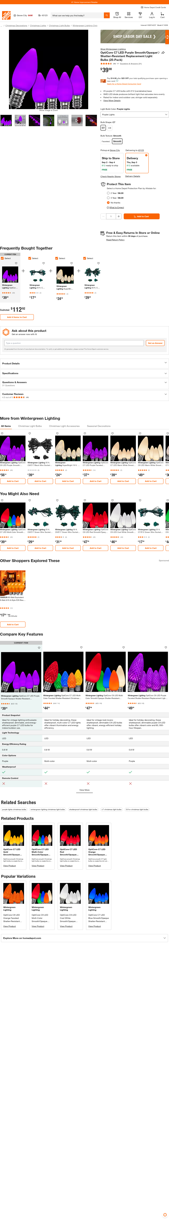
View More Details (112, 100)
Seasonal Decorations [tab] (99, 426)
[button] (84, 363)
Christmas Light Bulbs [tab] (30, 426)
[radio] (108, 193)
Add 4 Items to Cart (17, 317)
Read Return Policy (115, 239)
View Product (9, 865)
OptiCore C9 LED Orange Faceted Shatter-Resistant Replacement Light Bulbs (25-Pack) (12, 921)
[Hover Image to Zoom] (48, 69)
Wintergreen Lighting (9, 908)
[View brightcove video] (77, 120)
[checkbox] (29, 258)
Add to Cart (143, 216)
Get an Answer (155, 343)
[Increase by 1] (119, 216)
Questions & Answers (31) (131, 64)
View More (84, 790)
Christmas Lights (38, 25)
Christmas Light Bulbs (59, 25)
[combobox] (77, 15)
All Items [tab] (6, 426)
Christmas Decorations (16, 25)
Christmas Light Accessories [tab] (64, 426)
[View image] (6, 120)
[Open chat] (167, 37)
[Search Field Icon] (107, 15)
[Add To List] (158, 53)
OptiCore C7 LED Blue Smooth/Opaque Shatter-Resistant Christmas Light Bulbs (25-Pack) (98, 921)
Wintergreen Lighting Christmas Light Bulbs (93, 25)
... (1, 26)
